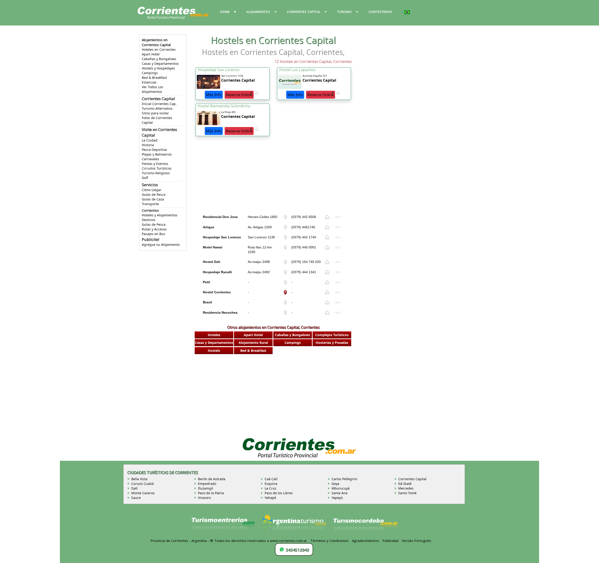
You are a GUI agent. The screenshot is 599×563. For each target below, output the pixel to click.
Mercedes (406, 488)
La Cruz (270, 488)
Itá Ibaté (405, 483)
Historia (148, 145)
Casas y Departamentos (160, 63)
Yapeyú (337, 497)
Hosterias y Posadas (332, 342)
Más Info (214, 94)
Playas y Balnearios (157, 154)
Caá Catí (271, 479)
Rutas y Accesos (154, 229)
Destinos (148, 220)
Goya (335, 483)
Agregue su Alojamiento (161, 244)
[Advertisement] (273, 180)
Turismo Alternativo (157, 108)
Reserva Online (239, 94)
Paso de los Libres (279, 493)
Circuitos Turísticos (157, 168)
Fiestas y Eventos (155, 163)
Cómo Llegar (151, 190)
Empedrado (207, 483)
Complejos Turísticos (332, 335)
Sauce (136, 497)
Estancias (149, 82)
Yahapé (270, 497)
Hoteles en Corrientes (159, 49)
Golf (145, 177)
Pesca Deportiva (154, 149)
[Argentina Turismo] (294, 526)
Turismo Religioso (156, 173)
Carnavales (150, 159)
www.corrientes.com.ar (288, 540)
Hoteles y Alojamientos (159, 215)
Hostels (214, 350)
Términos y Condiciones (329, 540)
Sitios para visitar (155, 113)
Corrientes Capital (412, 479)
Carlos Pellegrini (344, 479)
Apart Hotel (151, 54)
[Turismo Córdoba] (365, 526)
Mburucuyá (341, 488)
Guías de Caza (153, 199)
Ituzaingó (205, 488)
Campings (150, 73)
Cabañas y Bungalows (159, 59)
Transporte (150, 204)
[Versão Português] (407, 12)
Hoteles (214, 335)
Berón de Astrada (211, 479)
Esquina (271, 483)
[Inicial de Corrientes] (173, 12)
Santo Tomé (407, 493)
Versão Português (417, 540)
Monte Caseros (143, 493)
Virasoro (204, 497)
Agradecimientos (365, 540)
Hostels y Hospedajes (158, 68)
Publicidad (390, 540)
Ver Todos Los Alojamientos (152, 89)
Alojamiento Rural (253, 342)
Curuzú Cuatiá (142, 483)
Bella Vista (139, 479)
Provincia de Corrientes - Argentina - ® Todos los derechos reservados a (209, 540)
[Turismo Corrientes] (223, 526)
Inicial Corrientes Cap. (159, 104)
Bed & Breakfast (154, 77)
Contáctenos (380, 12)
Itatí (134, 488)
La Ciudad (149, 140)
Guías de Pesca (153, 194)
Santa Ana (339, 493)
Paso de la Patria (211, 493)
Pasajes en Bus (153, 234)
